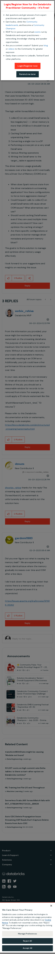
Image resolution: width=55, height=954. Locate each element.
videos (11, 49)
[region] (27, 927)
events (37, 32)
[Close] (51, 906)
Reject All (27, 941)
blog (46, 45)
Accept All (27, 948)
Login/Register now (28, 65)
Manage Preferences (27, 934)
